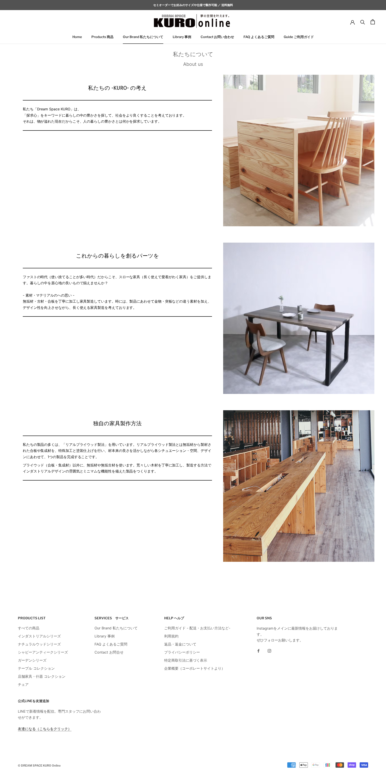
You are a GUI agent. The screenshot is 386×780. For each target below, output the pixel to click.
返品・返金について (180, 644)
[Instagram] (269, 651)
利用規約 (171, 636)
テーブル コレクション (36, 668)
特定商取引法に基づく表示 (185, 660)
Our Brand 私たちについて (143, 37)
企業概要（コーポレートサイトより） (194, 668)
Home (77, 37)
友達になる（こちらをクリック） (44, 729)
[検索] (362, 21)
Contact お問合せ (109, 652)
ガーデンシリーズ (32, 660)
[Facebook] (258, 651)
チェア (23, 684)
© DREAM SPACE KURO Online (39, 765)
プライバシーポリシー (182, 652)
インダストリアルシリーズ (39, 636)
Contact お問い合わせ (217, 37)
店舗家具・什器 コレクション (41, 676)
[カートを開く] (373, 21)
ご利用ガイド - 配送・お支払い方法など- (197, 628)
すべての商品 (28, 628)
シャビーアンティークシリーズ (43, 652)
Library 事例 (182, 37)
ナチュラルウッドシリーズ (39, 644)
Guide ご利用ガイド (299, 37)
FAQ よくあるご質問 (258, 37)
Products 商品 (102, 37)
